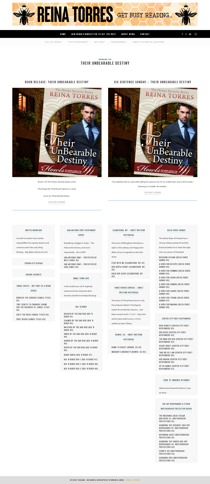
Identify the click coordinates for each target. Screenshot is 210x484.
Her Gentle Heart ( (121, 267)
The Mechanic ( (166, 415)
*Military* (99, 42)
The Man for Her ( (168, 339)
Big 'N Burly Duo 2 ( (73, 364)
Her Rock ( (164, 332)
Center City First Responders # (174, 327)
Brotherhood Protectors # (172, 420)
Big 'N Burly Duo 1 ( (73, 359)
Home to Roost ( (120, 347)
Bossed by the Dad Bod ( (76, 313)
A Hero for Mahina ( (169, 304)
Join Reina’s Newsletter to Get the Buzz (93, 34)
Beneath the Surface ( (27, 297)
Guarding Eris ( (166, 457)
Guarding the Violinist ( (171, 425)
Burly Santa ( (70, 355)
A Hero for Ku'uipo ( (169, 264)
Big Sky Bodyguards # (173, 443)
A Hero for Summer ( (169, 270)
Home (63, 34)
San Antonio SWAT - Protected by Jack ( (80, 265)
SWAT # (74, 260)
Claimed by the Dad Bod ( (76, 320)
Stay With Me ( (119, 263)
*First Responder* (78, 42)
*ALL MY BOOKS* (53, 42)
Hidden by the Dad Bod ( (75, 340)
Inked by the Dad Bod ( (75, 334)
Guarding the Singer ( (169, 441)
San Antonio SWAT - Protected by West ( (80, 259)
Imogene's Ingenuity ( (122, 352)
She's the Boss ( (24, 314)
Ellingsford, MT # (135, 263)
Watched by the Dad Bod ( (76, 327)
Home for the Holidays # (31, 306)
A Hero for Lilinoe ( (168, 291)
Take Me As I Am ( (167, 352)
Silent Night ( (166, 345)
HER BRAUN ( (165, 359)
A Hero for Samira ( (168, 284)
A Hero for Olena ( (168, 277)
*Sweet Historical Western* (148, 42)
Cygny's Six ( (165, 451)
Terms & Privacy (132, 480)
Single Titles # (40, 314)
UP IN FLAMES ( (166, 366)
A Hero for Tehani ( (168, 297)
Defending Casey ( (167, 434)
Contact (145, 34)
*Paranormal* (119, 42)
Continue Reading (56, 202)
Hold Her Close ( (120, 273)
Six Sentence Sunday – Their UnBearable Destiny (152, 82)
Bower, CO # (134, 347)
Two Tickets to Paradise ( (29, 304)
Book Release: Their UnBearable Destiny (57, 82)
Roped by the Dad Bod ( (75, 347)
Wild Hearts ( (165, 325)
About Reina (128, 34)
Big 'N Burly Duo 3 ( (73, 368)
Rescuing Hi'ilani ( (168, 257)
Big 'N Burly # (84, 355)
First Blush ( (22, 319)
